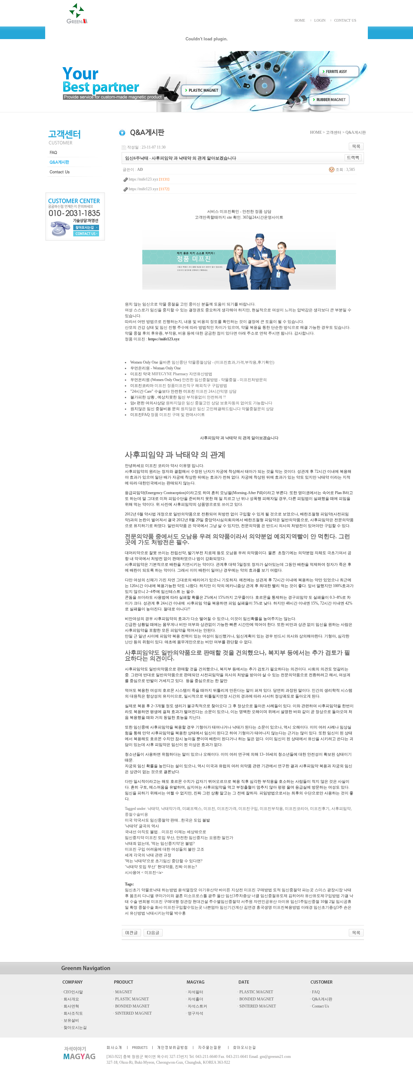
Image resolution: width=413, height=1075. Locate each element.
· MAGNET (122, 992)
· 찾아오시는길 (74, 1027)
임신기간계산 (231, 907)
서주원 (247, 901)
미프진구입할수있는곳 (183, 907)
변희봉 (144, 901)
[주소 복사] (353, 157)
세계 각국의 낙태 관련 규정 (148, 855)
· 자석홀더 (194, 999)
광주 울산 (216, 896)
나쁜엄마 (211, 907)
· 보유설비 (70, 1020)
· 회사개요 (70, 999)
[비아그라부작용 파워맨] (131, 932)
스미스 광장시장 (329, 890)
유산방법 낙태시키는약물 (151, 913)
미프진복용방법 (286, 907)
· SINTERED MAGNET (256, 1006)
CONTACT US (345, 20)
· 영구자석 (194, 1013)
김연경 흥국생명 (258, 907)
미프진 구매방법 (258, 890)
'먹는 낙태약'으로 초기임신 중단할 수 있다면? (163, 861)
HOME (300, 20)
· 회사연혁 (70, 1006)
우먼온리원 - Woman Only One (155, 368)
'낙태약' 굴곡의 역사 (142, 826)
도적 (277, 890)
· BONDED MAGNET (255, 999)
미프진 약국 (140, 374)
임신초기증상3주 (328, 907)
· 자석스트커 (196, 1006)
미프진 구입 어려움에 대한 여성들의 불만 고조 (164, 849)
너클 (255, 896)
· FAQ (315, 992)
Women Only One (144, 362)
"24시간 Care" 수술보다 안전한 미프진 (162, 391)
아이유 (283, 901)
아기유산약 (208, 890)
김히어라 (296, 896)
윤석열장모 (187, 890)
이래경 (307, 907)
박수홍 (180, 913)
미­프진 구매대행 (165, 901)
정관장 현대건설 (194, 901)
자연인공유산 (265, 901)
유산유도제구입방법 (322, 896)
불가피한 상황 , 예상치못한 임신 (158, 397)
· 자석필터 (194, 992)
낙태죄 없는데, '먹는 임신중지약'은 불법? (160, 843)
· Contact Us (319, 1006)
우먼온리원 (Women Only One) (155, 379)
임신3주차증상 (238, 896)
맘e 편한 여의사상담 (147, 403)
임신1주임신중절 (304, 901)
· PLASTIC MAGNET (255, 992)
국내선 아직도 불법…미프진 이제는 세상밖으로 (165, 832)
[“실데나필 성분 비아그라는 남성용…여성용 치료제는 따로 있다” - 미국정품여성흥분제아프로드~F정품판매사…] (153, 932)
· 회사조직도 (72, 1013)
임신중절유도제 (273, 896)
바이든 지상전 (231, 890)
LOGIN (320, 20)
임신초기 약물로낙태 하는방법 (151, 890)
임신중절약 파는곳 (298, 890)
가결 (344, 896)
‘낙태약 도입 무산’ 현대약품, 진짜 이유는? (161, 866)
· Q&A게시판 (321, 999)
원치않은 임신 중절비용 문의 (155, 409)
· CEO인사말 (72, 992)
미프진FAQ (140, 414)
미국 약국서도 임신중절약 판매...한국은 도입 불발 (167, 820)
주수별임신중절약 (224, 901)
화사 (159, 907)
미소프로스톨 (195, 896)
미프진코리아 (142, 385)
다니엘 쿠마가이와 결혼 (162, 896)
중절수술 (146, 907)
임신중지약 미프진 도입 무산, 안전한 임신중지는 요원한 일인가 (179, 837)
